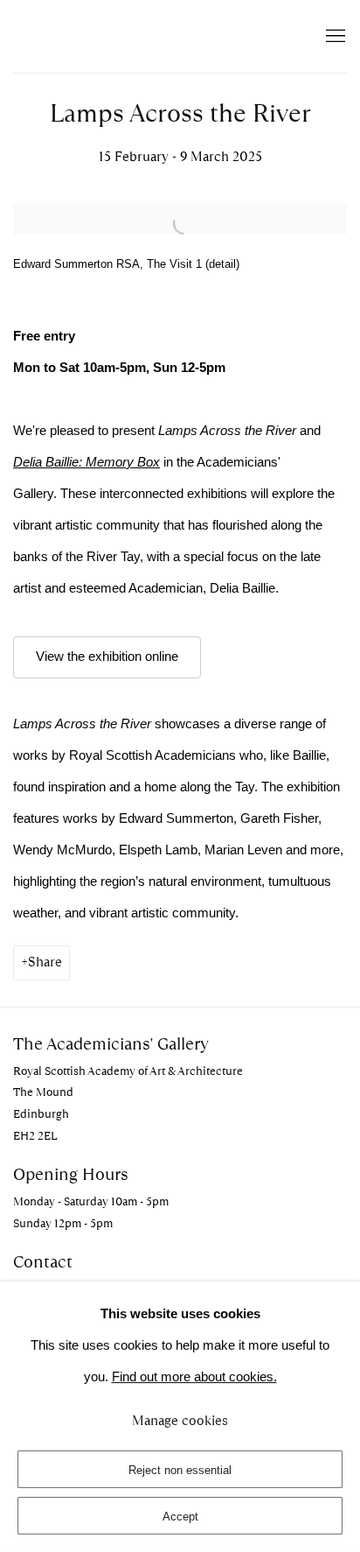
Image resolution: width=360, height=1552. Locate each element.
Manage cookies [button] (180, 1420)
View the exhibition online (107, 657)
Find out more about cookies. (194, 1377)
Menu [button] (334, 37)
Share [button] (45, 962)
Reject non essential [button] (180, 1470)
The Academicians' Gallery (109, 36)
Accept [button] (180, 1516)
